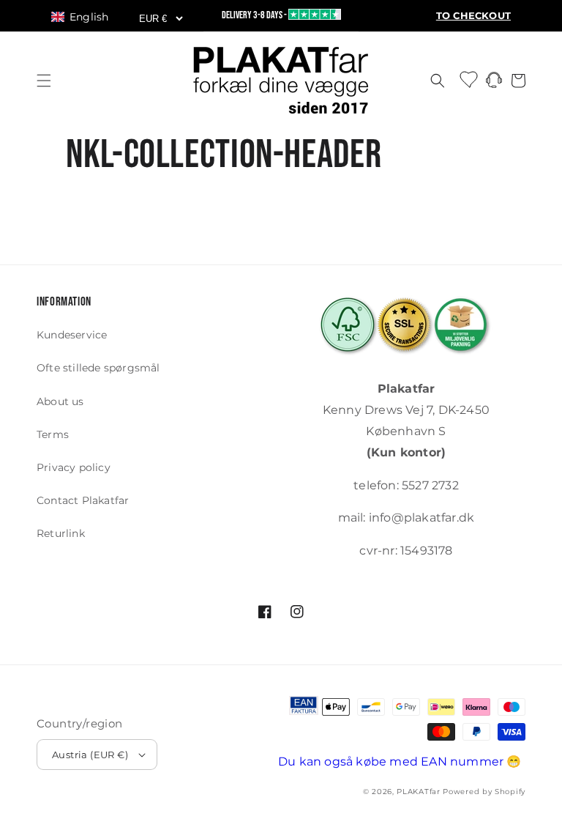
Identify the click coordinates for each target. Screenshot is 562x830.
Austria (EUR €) (90, 754)
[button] (87, 16)
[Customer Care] (494, 84)
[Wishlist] (470, 78)
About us (60, 401)
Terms (53, 434)
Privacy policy (73, 467)
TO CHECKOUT (473, 15)
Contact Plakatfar (83, 500)
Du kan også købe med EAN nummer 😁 (400, 761)
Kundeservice (72, 334)
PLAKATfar (418, 791)
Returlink (61, 533)
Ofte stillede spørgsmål (98, 367)
